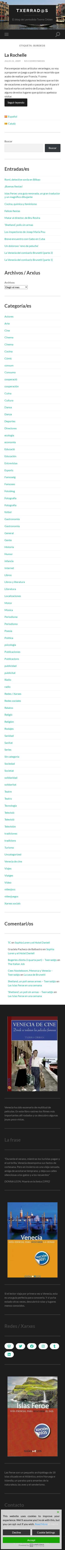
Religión (9, 721)
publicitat (10, 672)
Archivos (9, 282)
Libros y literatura (14, 581)
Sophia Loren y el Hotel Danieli (32, 942)
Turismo (9, 847)
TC (9, 942)
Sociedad (9, 763)
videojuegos (11, 896)
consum (9, 365)
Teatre (8, 791)
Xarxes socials (12, 903)
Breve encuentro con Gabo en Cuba (24, 238)
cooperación (11, 386)
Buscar (8, 141)
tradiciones (10, 833)
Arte (7, 323)
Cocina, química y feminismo (20, 203)
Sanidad (9, 735)
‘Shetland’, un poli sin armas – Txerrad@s (31, 991)
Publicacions (11, 658)
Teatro (8, 798)
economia (10, 442)
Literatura (10, 588)
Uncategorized (12, 854)
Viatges (8, 875)
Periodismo (11, 623)
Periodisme (11, 616)
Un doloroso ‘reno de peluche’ (21, 245)
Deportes (9, 421)
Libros (8, 575)
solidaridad (10, 777)
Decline (16, 1532)
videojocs (9, 889)
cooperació (10, 379)
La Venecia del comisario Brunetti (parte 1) (28, 259)
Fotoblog (9, 491)
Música (8, 610)
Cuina (7, 393)
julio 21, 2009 (12, 61)
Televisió (9, 812)
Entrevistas (11, 463)
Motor (8, 602)
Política (8, 637)
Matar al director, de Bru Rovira (22, 217)
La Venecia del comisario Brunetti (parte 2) (28, 252)
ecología (9, 435)
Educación (10, 456)
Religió (8, 714)
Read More (41, 1524)
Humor (8, 554)
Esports (8, 470)
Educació (9, 449)
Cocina (8, 351)
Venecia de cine (13, 861)
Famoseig (10, 477)
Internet (9, 568)
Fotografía (10, 498)
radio (7, 686)
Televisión (10, 826)
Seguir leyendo (16, 102)
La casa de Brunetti (35, 974)
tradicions (10, 840)
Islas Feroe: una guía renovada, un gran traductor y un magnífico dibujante (32, 195)
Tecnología (10, 805)
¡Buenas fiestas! (13, 186)
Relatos (8, 707)
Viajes (8, 868)
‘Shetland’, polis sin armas (18, 224)
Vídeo (7, 882)
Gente (8, 540)
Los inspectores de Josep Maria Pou (24, 231)
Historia (9, 546)
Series (7, 749)
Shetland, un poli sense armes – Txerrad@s (32, 981)
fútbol (8, 512)
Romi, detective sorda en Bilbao (22, 179)
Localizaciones (12, 595)
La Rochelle (15, 55)
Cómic (8, 358)
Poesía (8, 630)
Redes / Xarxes (12, 693)
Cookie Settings (46, 1532)
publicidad (10, 665)
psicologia (10, 644)
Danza (8, 414)
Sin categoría (11, 756)
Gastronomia (12, 519)
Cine (7, 330)
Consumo (10, 372)
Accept (31, 1540)
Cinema (8, 337)
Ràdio (7, 679)
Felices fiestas (12, 210)
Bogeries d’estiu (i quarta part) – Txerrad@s (32, 959)
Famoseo (9, 484)
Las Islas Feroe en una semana (25, 985)
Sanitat (8, 742)
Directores (10, 428)
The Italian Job (16, 963)
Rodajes (9, 728)
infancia (9, 561)
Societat (9, 770)
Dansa (8, 407)
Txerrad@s (32, 10)
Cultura (8, 400)
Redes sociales (12, 700)
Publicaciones (12, 651)
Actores (9, 316)
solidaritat (10, 784)
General (9, 533)
